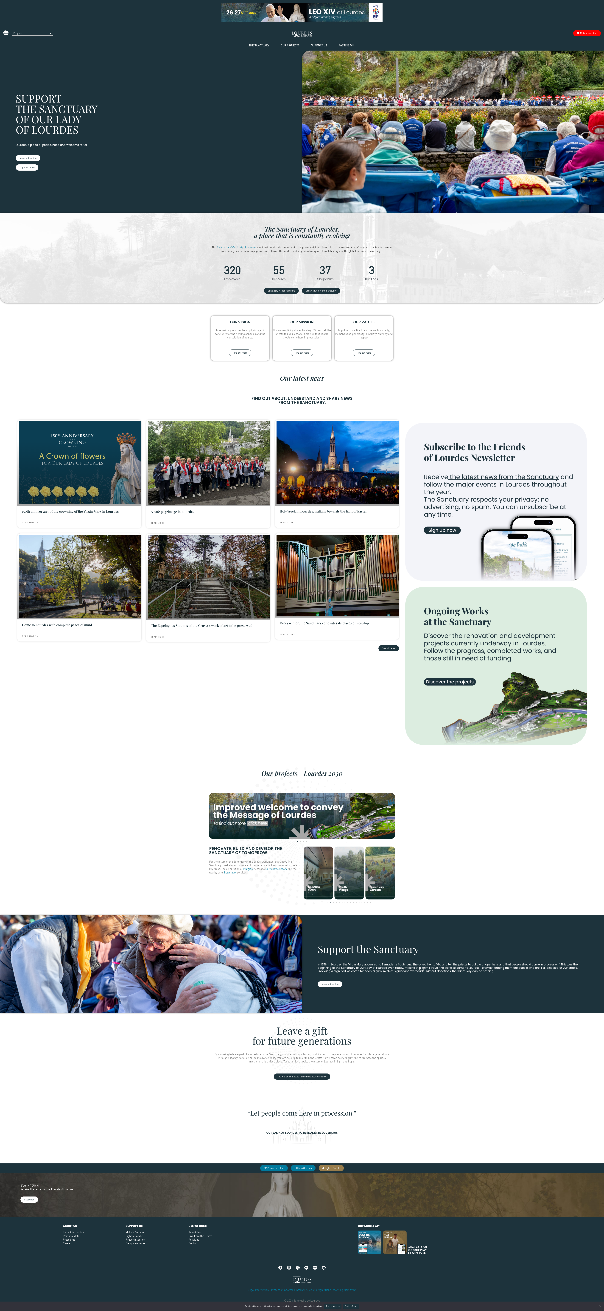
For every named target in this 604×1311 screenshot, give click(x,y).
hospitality (230, 872)
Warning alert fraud (344, 1289)
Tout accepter (333, 1306)
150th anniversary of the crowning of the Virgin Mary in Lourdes (70, 511)
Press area (69, 1239)
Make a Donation (135, 1232)
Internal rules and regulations (314, 1289)
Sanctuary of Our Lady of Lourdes (236, 247)
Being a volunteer (136, 1243)
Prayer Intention (135, 1239)
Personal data (71, 1236)
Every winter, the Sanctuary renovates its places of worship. (325, 623)
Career (67, 1243)
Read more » (30, 522)
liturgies (248, 868)
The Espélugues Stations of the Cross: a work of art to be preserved (201, 625)
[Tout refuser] (600, 1306)
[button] (297, 841)
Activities (194, 1239)
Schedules (195, 1232)
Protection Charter (282, 1289)
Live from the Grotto (200, 1236)
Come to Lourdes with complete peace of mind (57, 625)
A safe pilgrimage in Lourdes (172, 511)
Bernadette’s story (276, 868)
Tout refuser (351, 1306)
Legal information (73, 1232)
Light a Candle (134, 1236)
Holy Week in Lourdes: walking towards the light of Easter (323, 511)
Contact (193, 1243)
